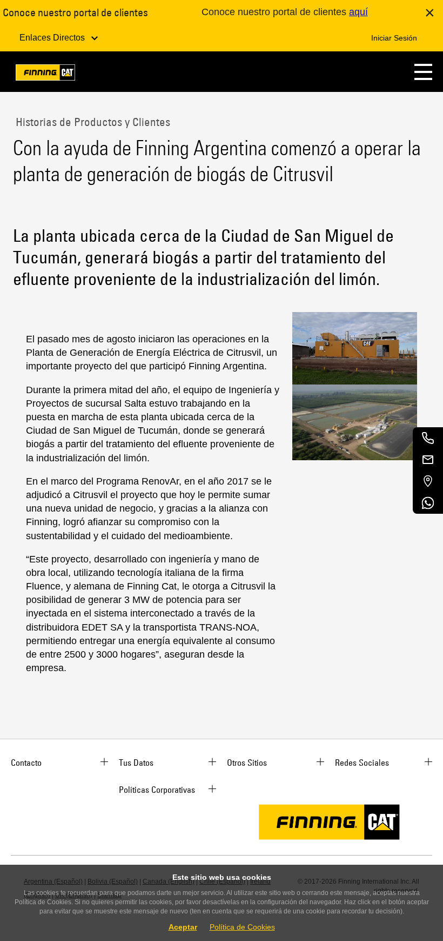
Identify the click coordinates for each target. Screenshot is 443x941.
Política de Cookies (242, 927)
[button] (423, 71)
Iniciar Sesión (394, 38)
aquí (358, 11)
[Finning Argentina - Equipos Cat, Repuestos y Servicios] (45, 74)
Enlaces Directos (53, 37)
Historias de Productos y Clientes (91, 122)
